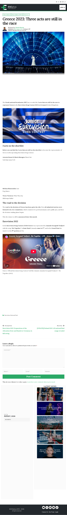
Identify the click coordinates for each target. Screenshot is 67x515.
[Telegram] (63, 2)
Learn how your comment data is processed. (41, 382)
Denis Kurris (20, 27)
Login (56, 512)
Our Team (51, 512)
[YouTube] (61, 2)
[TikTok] (65, 2)
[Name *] (13, 371)
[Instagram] (59, 2)
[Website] (54, 371)
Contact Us (45, 512)
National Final (14, 315)
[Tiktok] (56, 507)
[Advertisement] (33, 88)
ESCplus (13, 509)
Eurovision (7, 315)
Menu (61, 7)
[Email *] (33, 371)
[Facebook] (56, 2)
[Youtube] (43, 507)
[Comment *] (33, 367)
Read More (50, 397)
